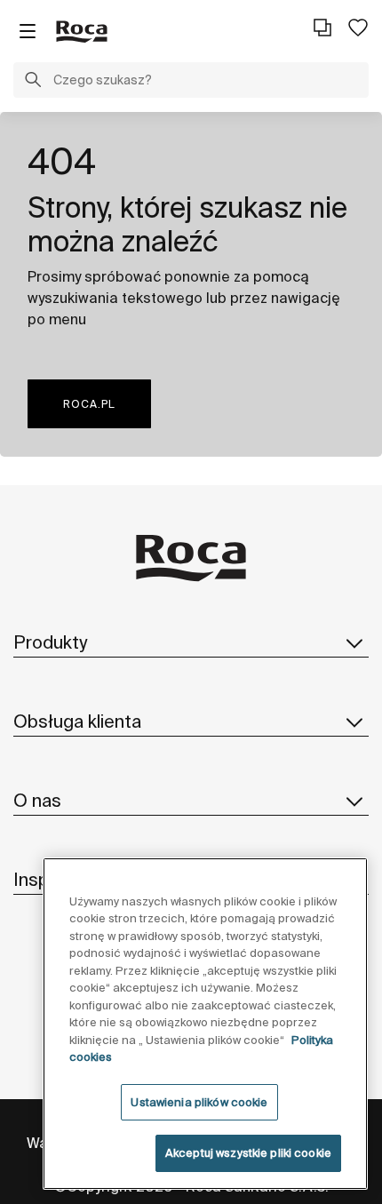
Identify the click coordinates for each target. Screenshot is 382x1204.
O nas (37, 800)
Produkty (50, 642)
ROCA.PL (89, 404)
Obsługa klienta (77, 721)
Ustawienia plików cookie (199, 1102)
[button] (33, 81)
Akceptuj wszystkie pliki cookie (248, 1153)
